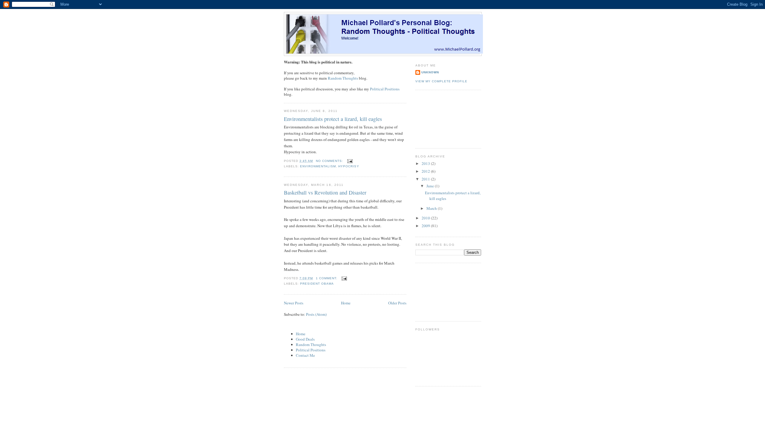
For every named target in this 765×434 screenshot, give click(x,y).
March (432, 208)
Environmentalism (318, 166)
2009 (426, 225)
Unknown (430, 72)
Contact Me (305, 355)
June (430, 186)
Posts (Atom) (316, 314)
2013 (426, 163)
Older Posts (397, 303)
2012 (426, 171)
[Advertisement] (442, 118)
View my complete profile (441, 81)
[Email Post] (350, 161)
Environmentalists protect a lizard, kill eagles (333, 118)
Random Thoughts (343, 78)
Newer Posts (293, 303)
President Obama (317, 283)
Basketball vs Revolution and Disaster (325, 192)
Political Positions (385, 89)
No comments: (330, 161)
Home (346, 303)
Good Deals (305, 339)
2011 (426, 179)
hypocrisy (348, 166)
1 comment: (327, 278)
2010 (426, 218)
